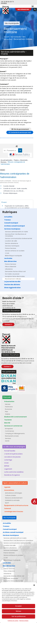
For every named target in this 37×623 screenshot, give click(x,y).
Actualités (8, 217)
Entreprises (9, 429)
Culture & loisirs (10, 495)
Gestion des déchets (12, 285)
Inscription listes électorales (15, 276)
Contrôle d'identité (8, 186)
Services (8, 438)
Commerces (9, 431)
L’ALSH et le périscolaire (13, 454)
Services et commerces (13, 426)
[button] (34, 585)
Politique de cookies (13, 620)
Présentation (9, 401)
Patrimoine (9, 407)
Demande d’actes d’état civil (15, 271)
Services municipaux (12, 229)
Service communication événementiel (18, 238)
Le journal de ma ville (12, 282)
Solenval (7, 508)
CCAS (7, 253)
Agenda (7, 487)
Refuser (18, 611)
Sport (7, 503)
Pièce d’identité (10, 267)
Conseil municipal (11, 223)
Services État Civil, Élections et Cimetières (15, 235)
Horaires (4, 3)
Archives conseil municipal (14, 226)
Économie (8, 409)
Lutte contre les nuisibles (14, 472)
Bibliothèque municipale (13, 256)
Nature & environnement (13, 498)
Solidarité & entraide (12, 500)
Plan (6, 412)
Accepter (18, 606)
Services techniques (12, 246)
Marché (7, 423)
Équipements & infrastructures (16, 505)
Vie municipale (16, 37)
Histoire (7, 404)
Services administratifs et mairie (16, 232)
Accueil (6, 37)
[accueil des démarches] (16, 146)
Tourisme (8, 420)
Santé (7, 441)
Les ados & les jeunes (12, 457)
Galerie (7, 414)
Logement (8, 469)
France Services (10, 248)
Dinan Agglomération (12, 288)
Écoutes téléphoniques (10, 193)
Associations (9, 490)
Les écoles (8, 258)
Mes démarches (10, 261)
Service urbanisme (11, 243)
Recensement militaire (13, 279)
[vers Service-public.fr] (20, 155)
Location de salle (11, 241)
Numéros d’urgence (12, 475)
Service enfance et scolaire (14, 251)
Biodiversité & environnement (15, 417)
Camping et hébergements (15, 433)
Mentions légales (23, 620)
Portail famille (9, 451)
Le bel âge (8, 460)
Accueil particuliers (7, 160)
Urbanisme (9, 269)
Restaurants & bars (12, 436)
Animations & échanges (13, 493)
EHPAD (6, 466)
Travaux (7, 220)
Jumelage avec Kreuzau (13, 511)
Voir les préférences (19, 616)
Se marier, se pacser (12, 274)
